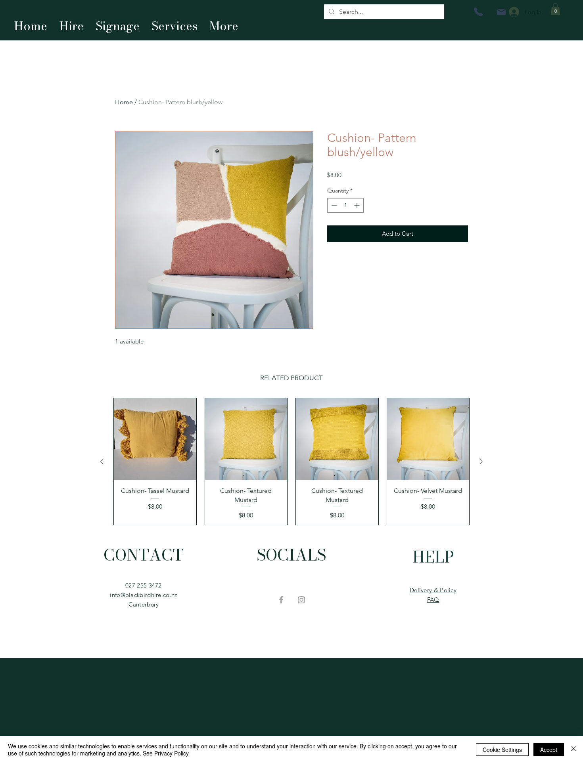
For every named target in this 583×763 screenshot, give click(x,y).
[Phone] (478, 12)
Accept (548, 749)
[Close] (573, 749)
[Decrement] (333, 205)
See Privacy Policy (166, 753)
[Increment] (357, 205)
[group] (291, 461)
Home (124, 102)
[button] (555, 9)
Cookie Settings (502, 749)
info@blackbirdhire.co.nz (143, 595)
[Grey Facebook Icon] (281, 600)
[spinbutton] (345, 205)
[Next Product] (481, 461)
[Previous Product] (102, 461)
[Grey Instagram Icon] (301, 600)
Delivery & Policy (433, 590)
